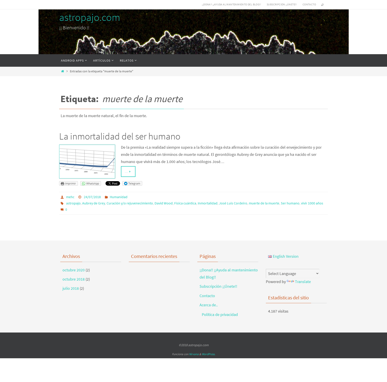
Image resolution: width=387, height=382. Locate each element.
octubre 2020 (73, 270)
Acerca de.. (209, 304)
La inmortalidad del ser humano (119, 136)
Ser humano (290, 203)
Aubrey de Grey (93, 203)
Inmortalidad (207, 203)
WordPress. (208, 354)
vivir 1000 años (312, 203)
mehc (70, 197)
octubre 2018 (73, 279)
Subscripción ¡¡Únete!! (282, 4)
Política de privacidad (220, 314)
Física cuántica (185, 203)
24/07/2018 (92, 197)
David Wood (164, 203)
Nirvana (194, 354)
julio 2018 (70, 288)
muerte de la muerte (264, 203)
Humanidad (118, 197)
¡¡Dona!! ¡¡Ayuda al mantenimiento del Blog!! (231, 4)
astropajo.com (89, 17)
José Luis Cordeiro (233, 203)
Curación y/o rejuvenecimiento (130, 203)
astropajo (73, 203)
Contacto (309, 4)
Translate (303, 281)
